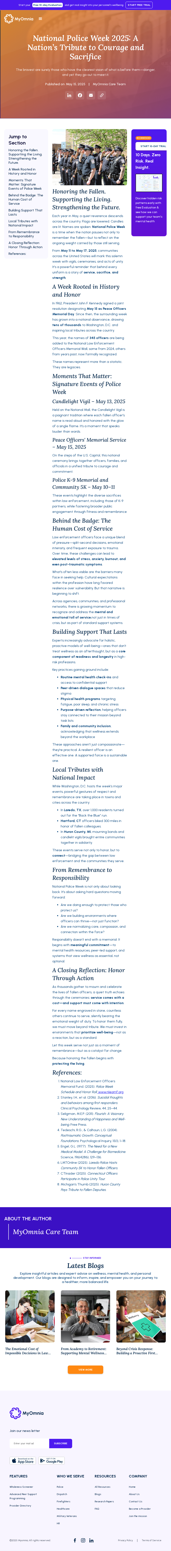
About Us (134, 1494)
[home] (19, 18)
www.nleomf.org (110, 1092)
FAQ (97, 1508)
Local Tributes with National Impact (23, 223)
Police (60, 1486)
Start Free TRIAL (139, 5)
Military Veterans (67, 1516)
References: (17, 254)
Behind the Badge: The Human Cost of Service (26, 199)
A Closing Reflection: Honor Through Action (26, 245)
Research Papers (104, 1501)
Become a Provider (140, 1508)
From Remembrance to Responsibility (24, 234)
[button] (40, 19)
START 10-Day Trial (153, 146)
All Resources (102, 1486)
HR (58, 1523)
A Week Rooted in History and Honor (23, 171)
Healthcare (63, 1508)
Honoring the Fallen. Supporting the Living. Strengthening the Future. (25, 156)
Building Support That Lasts (26, 212)
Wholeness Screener (21, 1486)
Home (132, 1486)
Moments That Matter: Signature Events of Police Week (25, 184)
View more (85, 1369)
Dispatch (62, 1494)
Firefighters (63, 1501)
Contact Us (135, 1501)
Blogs (98, 1494)
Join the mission (138, 1516)
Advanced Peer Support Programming (23, 1496)
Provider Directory (20, 1505)
